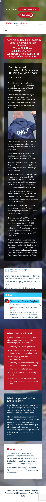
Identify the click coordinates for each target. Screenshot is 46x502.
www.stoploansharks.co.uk (26, 250)
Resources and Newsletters (16, 493)
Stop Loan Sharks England (19, 270)
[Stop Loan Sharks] (16, 24)
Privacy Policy (34, 493)
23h (24, 304)
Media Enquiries (31, 490)
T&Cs (23, 496)
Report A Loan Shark (15, 490)
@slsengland (16, 304)
